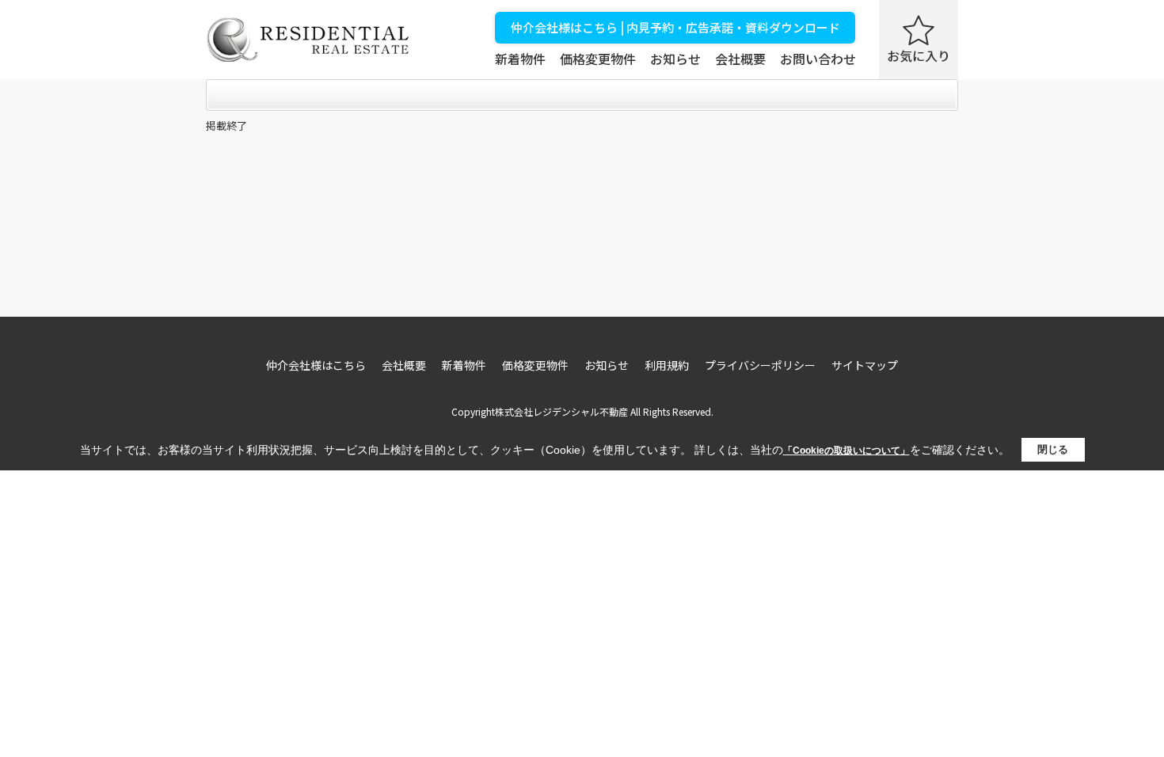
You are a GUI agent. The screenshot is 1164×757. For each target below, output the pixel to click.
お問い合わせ (818, 58)
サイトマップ (864, 365)
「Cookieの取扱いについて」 (846, 450)
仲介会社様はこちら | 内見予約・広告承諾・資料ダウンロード (675, 27)
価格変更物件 (598, 58)
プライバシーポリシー (760, 365)
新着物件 (520, 58)
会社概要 (740, 58)
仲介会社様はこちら (316, 365)
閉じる (1052, 449)
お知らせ (675, 58)
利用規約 (667, 365)
